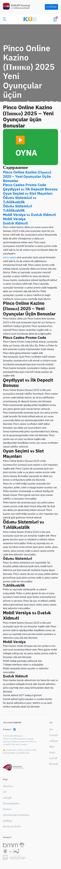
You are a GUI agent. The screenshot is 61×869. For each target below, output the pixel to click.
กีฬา (51, 729)
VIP (5, 792)
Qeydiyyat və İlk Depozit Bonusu (30, 189)
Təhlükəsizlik (14, 211)
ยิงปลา (52, 752)
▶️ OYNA (26, 147)
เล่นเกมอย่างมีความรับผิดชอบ (16, 815)
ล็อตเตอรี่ (53, 764)
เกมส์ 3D (53, 758)
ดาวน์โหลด (51, 7)
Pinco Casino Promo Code (24, 185)
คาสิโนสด (53, 741)
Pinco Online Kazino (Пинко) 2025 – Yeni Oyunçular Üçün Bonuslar (27, 176)
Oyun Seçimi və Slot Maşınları (28, 194)
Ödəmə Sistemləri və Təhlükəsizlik (19, 200)
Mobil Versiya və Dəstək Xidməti (29, 215)
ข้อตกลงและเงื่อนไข (12, 826)
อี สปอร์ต (53, 735)
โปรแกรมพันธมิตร (11, 803)
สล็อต (52, 747)
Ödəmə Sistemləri (17, 206)
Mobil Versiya (14, 219)
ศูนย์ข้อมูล (7, 821)
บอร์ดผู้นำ (7, 798)
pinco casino (9, 258)
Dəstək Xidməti (15, 223)
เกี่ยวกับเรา (8, 786)
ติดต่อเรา (7, 809)
